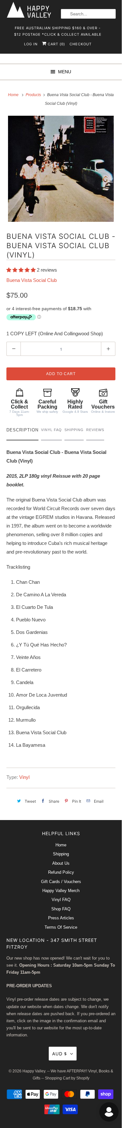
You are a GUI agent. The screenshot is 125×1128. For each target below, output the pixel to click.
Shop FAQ (61, 909)
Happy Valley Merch (60, 890)
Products (34, 95)
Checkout (81, 44)
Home (60, 845)
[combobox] (88, 14)
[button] (21, 270)
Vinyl (24, 777)
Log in (31, 44)
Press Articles (61, 918)
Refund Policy (61, 872)
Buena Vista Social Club (31, 280)
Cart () (55, 44)
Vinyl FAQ (61, 899)
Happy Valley (33, 1071)
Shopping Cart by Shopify (67, 1078)
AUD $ (59, 1054)
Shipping (61, 854)
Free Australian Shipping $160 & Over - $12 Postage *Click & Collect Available (58, 30)
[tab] (22, 431)
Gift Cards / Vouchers (61, 881)
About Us (61, 863)
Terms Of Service (61, 927)
